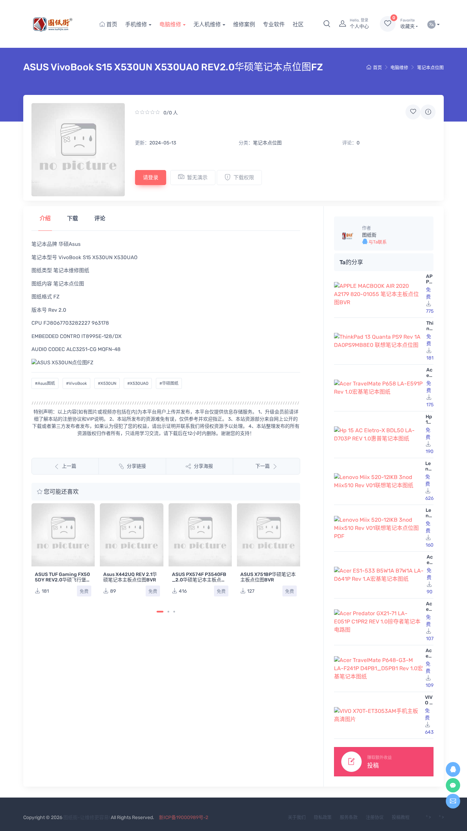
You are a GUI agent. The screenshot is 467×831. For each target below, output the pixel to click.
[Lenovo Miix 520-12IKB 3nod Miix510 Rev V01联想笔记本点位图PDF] (378, 528)
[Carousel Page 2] (168, 611)
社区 (298, 24)
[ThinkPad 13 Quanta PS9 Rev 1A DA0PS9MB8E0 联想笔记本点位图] (379, 341)
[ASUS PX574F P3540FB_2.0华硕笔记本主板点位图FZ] (200, 534)
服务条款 (349, 817)
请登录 (150, 177)
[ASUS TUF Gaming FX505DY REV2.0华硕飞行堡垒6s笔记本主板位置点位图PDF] (63, 534)
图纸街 (369, 235)
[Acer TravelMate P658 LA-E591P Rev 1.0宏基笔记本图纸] (379, 388)
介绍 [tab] (45, 218)
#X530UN (107, 383)
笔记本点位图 (430, 67)
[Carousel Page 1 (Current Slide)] (160, 611)
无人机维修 (207, 24)
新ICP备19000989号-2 (183, 817)
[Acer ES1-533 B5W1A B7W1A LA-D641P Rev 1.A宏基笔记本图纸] (379, 575)
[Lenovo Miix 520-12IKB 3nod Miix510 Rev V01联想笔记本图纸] (378, 481)
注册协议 (375, 817)
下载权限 (244, 177)
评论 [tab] (99, 218)
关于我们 (297, 817)
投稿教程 (401, 817)
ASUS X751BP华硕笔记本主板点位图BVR (268, 577)
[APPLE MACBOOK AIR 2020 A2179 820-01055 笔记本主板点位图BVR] (378, 294)
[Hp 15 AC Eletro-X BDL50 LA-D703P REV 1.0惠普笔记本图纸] (378, 434)
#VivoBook (76, 383)
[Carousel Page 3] (174, 611)
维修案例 (244, 24)
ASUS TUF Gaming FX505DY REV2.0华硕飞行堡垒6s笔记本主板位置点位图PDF (63, 583)
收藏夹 (407, 23)
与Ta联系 (377, 241)
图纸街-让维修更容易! (86, 817)
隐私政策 (323, 817)
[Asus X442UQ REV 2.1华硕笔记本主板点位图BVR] (131, 534)
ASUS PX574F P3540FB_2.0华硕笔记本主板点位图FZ (199, 580)
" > (428, 817)
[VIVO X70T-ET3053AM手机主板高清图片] (378, 715)
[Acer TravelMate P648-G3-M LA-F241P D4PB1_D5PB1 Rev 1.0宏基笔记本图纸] (378, 668)
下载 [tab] (72, 218)
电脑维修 (170, 24)
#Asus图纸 (45, 383)
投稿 (373, 765)
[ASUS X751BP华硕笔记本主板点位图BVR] (268, 534)
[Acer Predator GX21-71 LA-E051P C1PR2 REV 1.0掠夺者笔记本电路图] (378, 621)
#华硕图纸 (168, 383)
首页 (111, 24)
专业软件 (274, 24)
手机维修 (136, 24)
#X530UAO (137, 383)
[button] (327, 24)
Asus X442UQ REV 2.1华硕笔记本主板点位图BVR (130, 577)
